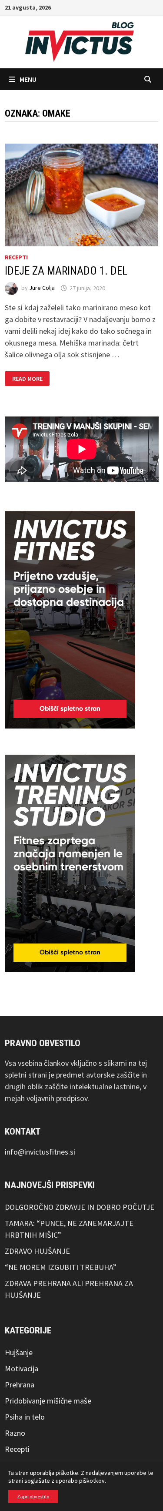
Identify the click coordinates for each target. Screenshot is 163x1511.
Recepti (16, 257)
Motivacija (21, 1368)
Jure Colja (42, 288)
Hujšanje (19, 1352)
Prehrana (19, 1385)
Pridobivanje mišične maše (48, 1401)
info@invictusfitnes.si (40, 1152)
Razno (15, 1433)
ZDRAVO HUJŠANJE (37, 1251)
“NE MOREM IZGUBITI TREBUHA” (60, 1267)
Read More (27, 378)
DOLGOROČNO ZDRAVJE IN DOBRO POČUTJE (79, 1207)
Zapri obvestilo (33, 1496)
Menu (28, 79)
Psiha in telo (25, 1417)
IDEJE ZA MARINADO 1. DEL (66, 271)
